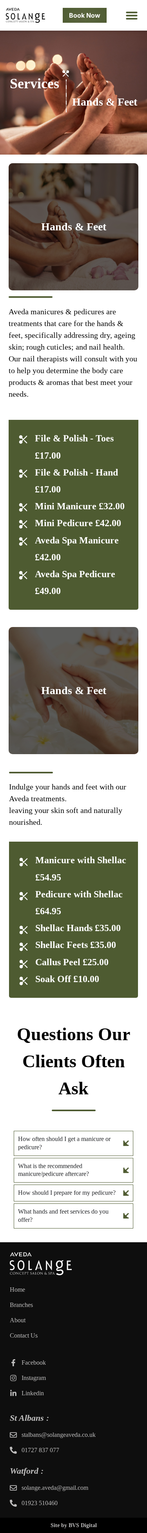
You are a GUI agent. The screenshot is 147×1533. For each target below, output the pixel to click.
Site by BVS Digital (74, 1525)
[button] (131, 15)
